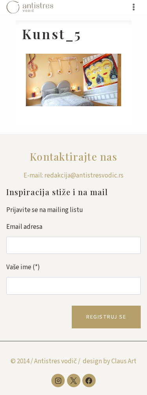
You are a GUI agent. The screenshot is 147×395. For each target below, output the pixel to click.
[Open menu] (133, 7)
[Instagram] (58, 380)
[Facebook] (89, 380)
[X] (73, 380)
